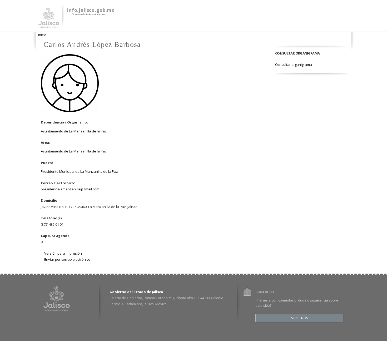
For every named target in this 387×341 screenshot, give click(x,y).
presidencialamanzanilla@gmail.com (70, 189)
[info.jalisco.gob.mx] (48, 24)
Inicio (42, 34)
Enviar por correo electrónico (67, 259)
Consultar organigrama (293, 64)
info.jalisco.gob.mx (91, 10)
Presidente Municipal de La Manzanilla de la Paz (79, 171)
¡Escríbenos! (299, 318)
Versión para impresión (63, 253)
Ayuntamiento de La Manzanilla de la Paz (74, 131)
